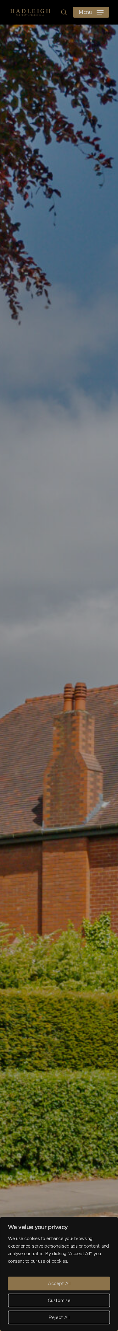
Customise (59, 1300)
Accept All (59, 1283)
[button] (91, 12)
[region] (59, 1274)
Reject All (59, 1317)
